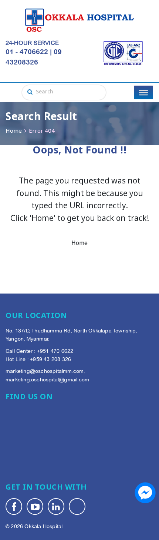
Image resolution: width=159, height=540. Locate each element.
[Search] (30, 92)
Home (14, 131)
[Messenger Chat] (145, 493)
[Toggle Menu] (143, 92)
